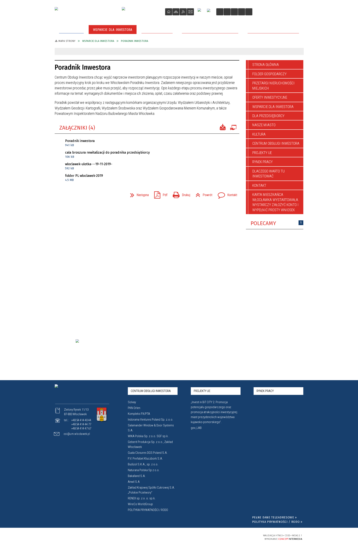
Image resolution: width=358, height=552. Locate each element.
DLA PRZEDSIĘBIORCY (268, 116)
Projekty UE (262, 152)
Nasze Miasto (264, 125)
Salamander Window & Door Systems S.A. (151, 427)
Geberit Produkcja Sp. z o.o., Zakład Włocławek (150, 444)
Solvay (132, 402)
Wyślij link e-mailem (73, 195)
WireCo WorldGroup (140, 504)
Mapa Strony (175, 11)
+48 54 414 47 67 (81, 428)
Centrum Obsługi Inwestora (275, 143)
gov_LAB (196, 428)
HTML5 (224, 537)
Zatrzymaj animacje (219, 11)
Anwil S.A (134, 482)
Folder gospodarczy (269, 74)
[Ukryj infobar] (299, 51)
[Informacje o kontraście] (248, 11)
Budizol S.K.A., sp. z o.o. (143, 464)
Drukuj (179, 193)
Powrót (202, 193)
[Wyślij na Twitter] (66, 195)
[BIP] (210, 12)
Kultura (259, 134)
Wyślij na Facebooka (59, 195)
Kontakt (190, 11)
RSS (183, 11)
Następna (138, 193)
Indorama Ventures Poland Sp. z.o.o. (150, 419)
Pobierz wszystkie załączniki (223, 127)
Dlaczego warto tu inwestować (268, 173)
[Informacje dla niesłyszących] (241, 11)
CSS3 (231, 537)
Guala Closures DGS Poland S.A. (148, 453)
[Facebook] (201, 11)
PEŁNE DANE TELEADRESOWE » (274, 517)
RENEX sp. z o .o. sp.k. (142, 498)
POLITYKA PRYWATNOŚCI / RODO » (277, 522)
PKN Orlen (134, 408)
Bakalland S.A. (137, 476)
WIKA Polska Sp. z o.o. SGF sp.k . (148, 436)
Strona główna (265, 64)
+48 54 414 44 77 (81, 424)
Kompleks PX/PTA (139, 414)
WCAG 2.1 (243, 537)
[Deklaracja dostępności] (234, 11)
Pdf (159, 193)
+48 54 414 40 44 (81, 420)
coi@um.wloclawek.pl (77, 434)
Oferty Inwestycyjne (269, 97)
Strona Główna (168, 11)
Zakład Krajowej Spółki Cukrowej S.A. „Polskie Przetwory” (151, 490)
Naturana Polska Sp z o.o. (144, 470)
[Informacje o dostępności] (227, 11)
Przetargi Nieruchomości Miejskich (273, 85)
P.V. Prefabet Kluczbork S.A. (145, 458)
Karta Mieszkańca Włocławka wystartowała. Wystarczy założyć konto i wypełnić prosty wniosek (275, 202)
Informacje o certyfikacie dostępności (179, 537)
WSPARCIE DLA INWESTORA (273, 106)
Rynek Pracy (262, 162)
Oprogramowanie (233, 127)
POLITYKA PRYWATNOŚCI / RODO (148, 510)
